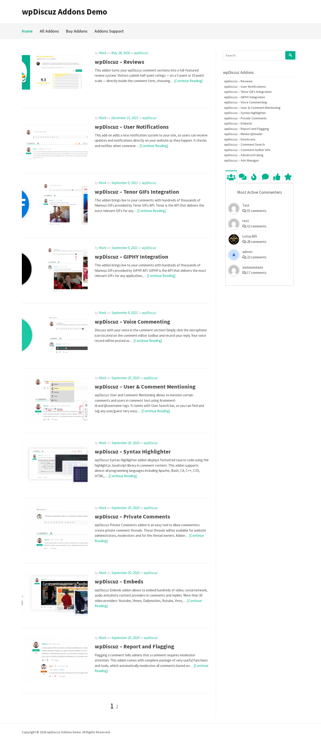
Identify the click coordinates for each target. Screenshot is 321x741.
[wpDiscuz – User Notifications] (55, 162)
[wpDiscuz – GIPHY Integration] (55, 292)
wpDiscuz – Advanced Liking (243, 155)
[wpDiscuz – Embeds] (55, 617)
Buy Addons (76, 31)
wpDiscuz (141, 53)
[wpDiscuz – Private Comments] (55, 552)
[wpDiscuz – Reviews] (55, 97)
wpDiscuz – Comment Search (244, 144)
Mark (102, 53)
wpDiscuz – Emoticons (239, 139)
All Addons (49, 31)
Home (27, 31)
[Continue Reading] (188, 81)
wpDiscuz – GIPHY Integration (131, 256)
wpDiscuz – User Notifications (132, 126)
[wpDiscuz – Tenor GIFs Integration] (55, 227)
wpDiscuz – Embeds (119, 581)
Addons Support (109, 31)
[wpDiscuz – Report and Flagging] (55, 682)
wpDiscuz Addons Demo (64, 12)
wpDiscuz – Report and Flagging (134, 646)
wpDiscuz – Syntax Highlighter (133, 451)
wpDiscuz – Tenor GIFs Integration (137, 191)
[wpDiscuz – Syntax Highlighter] (55, 487)
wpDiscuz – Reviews (119, 61)
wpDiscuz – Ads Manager (241, 160)
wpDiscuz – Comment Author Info (247, 150)
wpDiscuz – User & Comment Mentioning (145, 386)
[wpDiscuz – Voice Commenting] (55, 357)
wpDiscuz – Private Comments (132, 516)
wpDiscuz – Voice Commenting (132, 321)
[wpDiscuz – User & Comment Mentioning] (55, 422)
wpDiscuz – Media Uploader (243, 134)
